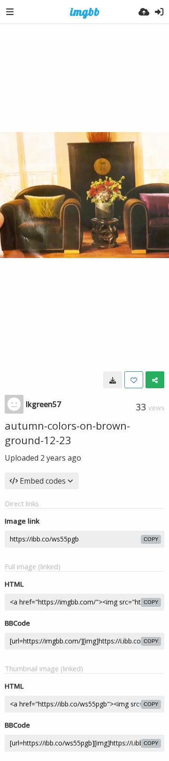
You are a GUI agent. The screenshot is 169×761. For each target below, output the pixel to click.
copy (151, 539)
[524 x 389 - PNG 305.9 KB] (112, 379)
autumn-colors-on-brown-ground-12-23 (67, 432)
